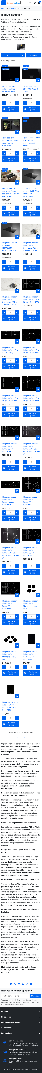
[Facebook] (11, 984)
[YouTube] (19, 984)
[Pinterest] (23, 984)
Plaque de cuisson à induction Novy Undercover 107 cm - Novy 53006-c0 (10, 301)
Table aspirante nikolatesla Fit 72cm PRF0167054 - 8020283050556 (31, 192)
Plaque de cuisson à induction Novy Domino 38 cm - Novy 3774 (10, 706)
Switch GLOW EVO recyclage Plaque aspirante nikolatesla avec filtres (10, 192)
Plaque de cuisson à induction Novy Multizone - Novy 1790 (10, 655)
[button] (30, 2)
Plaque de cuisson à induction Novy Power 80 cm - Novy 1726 (31, 551)
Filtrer (33, 55)
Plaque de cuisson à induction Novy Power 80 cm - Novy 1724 (10, 605)
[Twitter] (15, 984)
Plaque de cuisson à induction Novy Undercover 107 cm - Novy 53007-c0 (31, 247)
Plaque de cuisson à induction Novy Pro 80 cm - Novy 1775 (10, 398)
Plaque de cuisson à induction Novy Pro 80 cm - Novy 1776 (31, 350)
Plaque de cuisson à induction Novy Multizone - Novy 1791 (31, 605)
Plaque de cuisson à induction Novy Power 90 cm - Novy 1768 (10, 447)
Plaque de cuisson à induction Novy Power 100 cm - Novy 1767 (10, 501)
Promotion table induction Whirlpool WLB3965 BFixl (10, 89)
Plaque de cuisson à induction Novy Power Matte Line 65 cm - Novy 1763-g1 (10, 552)
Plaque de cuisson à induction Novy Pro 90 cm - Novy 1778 (31, 299)
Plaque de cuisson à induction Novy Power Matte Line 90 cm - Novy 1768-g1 (31, 448)
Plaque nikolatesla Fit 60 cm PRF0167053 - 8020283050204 (9, 247)
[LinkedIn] (31, 984)
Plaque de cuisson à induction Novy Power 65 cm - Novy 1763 (31, 501)
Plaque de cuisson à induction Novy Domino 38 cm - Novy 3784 (31, 655)
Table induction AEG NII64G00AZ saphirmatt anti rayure (31, 142)
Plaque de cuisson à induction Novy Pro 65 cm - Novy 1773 (31, 398)
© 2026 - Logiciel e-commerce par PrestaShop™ (21, 1069)
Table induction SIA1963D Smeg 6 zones (30, 89)
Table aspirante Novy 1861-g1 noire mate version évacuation (10, 142)
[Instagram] (27, 984)
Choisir (5, 55)
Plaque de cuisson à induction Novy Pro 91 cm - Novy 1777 (10, 350)
